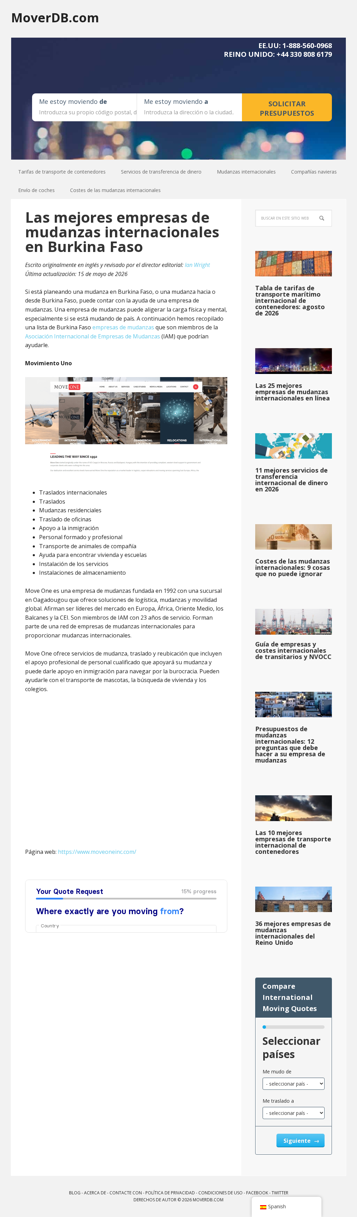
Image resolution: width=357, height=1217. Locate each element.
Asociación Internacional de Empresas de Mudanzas (92, 336)
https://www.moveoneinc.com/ (97, 852)
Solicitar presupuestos (287, 108)
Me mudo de (277, 1071)
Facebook (257, 1193)
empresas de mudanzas (123, 327)
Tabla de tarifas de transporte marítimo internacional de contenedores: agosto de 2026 (290, 300)
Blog (75, 1193)
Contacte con (125, 1193)
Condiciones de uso (220, 1193)
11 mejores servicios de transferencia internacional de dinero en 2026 (291, 479)
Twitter (280, 1193)
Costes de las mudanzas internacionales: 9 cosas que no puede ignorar (292, 567)
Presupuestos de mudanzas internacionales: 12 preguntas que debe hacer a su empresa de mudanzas (290, 744)
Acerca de (95, 1193)
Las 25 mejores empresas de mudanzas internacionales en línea (292, 391)
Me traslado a (278, 1100)
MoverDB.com (55, 17)
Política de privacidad (170, 1193)
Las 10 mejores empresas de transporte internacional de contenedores (293, 842)
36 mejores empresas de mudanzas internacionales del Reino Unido (293, 933)
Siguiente (297, 1141)
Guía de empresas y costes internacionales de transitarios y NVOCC (293, 650)
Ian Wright (197, 265)
